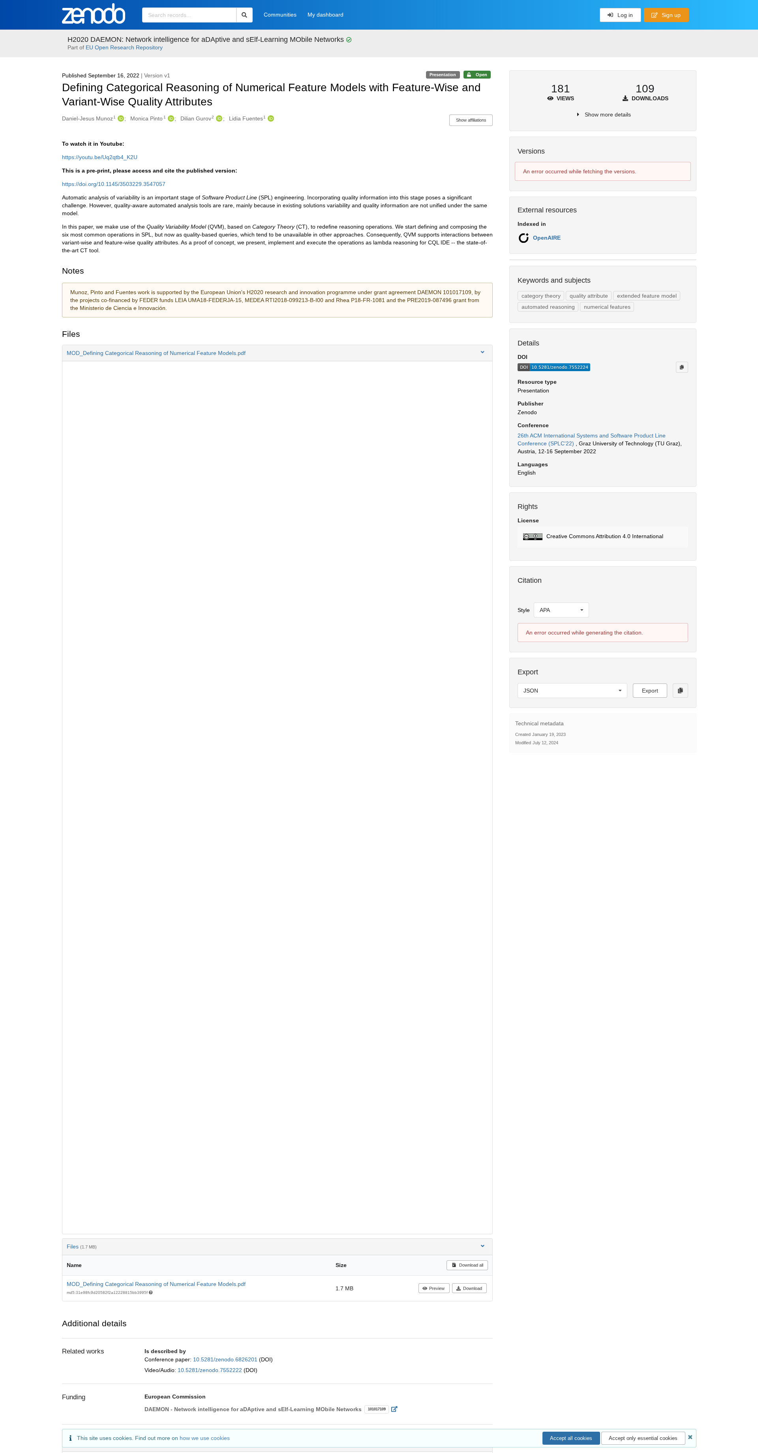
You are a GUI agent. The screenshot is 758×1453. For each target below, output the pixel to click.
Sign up (670, 15)
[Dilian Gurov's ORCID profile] (218, 118)
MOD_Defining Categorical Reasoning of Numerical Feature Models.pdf (156, 1284)
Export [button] (650, 690)
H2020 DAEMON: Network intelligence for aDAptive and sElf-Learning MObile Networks (207, 39)
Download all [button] (470, 1265)
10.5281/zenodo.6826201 (226, 1359)
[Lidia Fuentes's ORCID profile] (270, 118)
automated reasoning (548, 307)
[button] (277, 353)
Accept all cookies (571, 1438)
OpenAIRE (547, 238)
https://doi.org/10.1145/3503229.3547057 (113, 184)
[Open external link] (396, 1409)
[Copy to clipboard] (682, 367)
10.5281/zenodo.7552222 (211, 1370)
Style (524, 610)
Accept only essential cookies (643, 1438)
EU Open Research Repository (124, 47)
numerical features (607, 307)
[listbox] (561, 610)
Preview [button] (437, 1288)
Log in (624, 15)
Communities (280, 14)
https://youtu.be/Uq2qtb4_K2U (99, 157)
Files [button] (82, 1246)
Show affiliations (471, 120)
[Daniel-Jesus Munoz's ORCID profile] (120, 118)
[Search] (244, 15)
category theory (541, 296)
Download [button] (472, 1288)
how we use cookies (205, 1438)
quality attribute (589, 296)
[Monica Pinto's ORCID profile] (170, 118)
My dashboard (325, 14)
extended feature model (647, 296)
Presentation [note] (443, 74)
